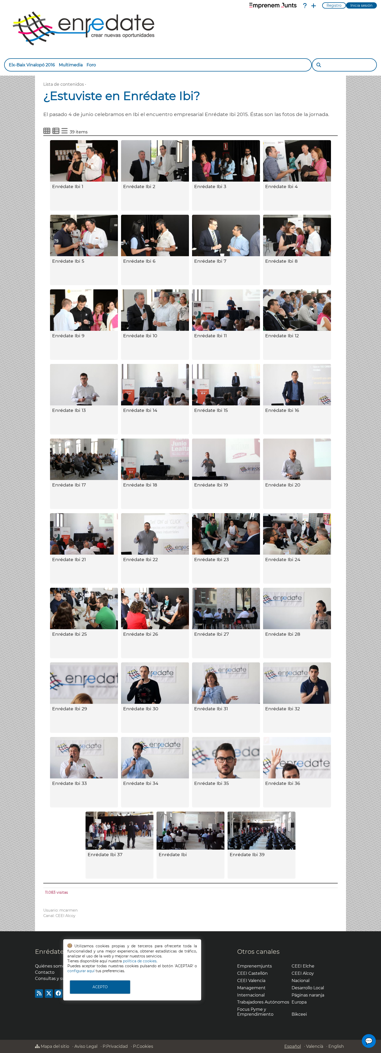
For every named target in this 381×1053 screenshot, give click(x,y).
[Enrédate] (84, 27)
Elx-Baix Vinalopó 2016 (32, 64)
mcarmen (68, 910)
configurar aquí (81, 971)
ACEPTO (100, 987)
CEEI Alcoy (65, 915)
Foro (91, 64)
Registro (334, 5)
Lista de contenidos (63, 84)
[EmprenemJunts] (273, 5)
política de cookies (140, 961)
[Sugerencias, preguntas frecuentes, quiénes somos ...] (304, 5)
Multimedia (71, 64)
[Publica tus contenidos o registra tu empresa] (313, 5)
